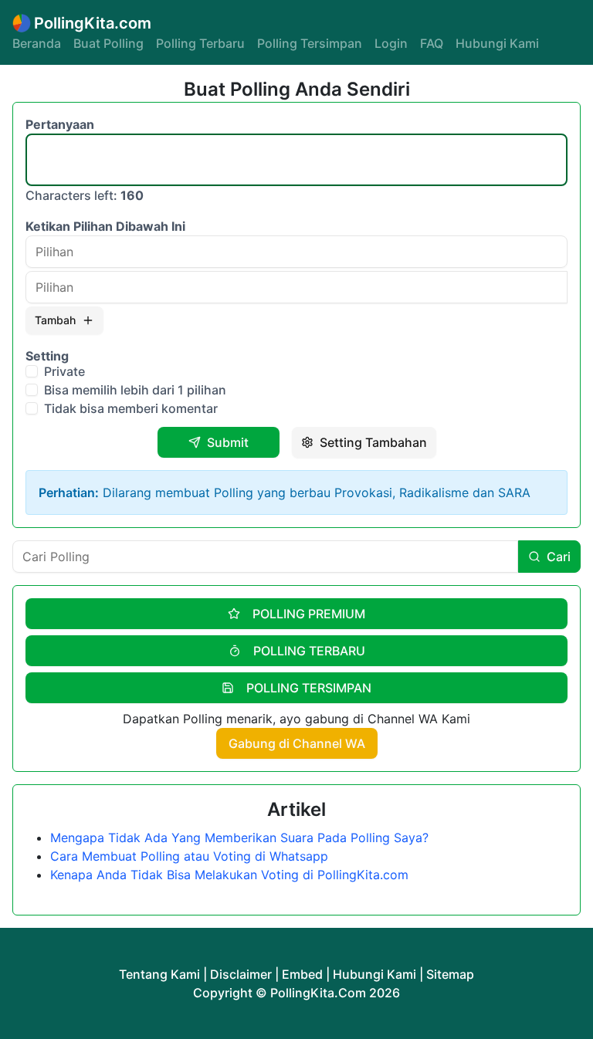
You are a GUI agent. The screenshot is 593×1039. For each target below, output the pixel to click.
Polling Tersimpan (309, 43)
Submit (228, 442)
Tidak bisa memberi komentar (131, 408)
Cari (559, 556)
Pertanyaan (59, 124)
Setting (47, 356)
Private (64, 371)
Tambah (55, 320)
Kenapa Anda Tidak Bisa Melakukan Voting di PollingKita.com (229, 874)
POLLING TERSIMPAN (308, 687)
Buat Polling (108, 43)
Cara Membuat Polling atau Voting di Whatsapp (189, 856)
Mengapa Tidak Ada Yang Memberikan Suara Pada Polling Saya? (239, 837)
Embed (302, 974)
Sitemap (450, 974)
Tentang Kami (159, 974)
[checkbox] (31, 371)
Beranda (36, 43)
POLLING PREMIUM (308, 613)
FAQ (431, 43)
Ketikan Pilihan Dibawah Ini (105, 226)
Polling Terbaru (200, 43)
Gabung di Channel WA (297, 743)
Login (391, 43)
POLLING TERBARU (309, 650)
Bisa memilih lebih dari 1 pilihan (135, 390)
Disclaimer (241, 974)
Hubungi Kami (497, 43)
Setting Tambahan (373, 442)
